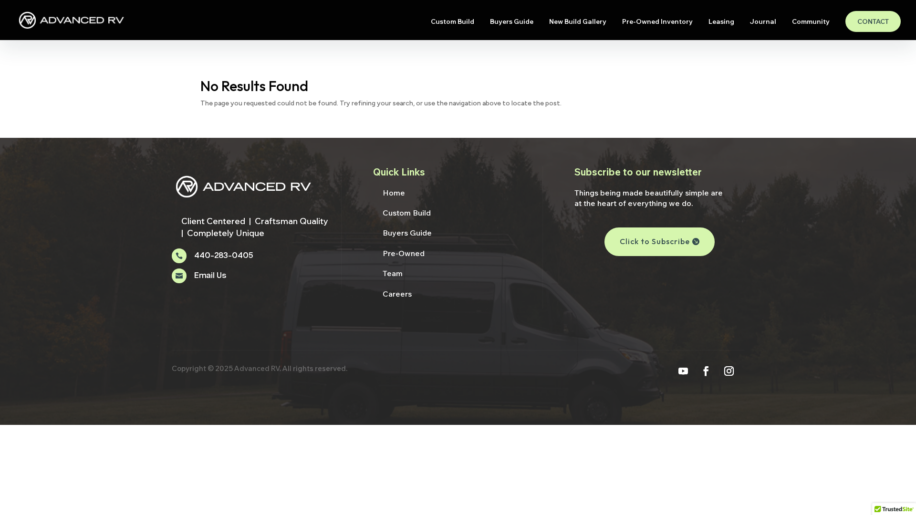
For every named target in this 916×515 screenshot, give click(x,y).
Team (393, 273)
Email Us (210, 275)
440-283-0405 (223, 255)
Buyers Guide (511, 22)
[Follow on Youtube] (683, 371)
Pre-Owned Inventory (657, 22)
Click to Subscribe (655, 241)
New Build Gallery (577, 22)
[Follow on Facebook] (706, 371)
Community (811, 22)
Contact (873, 21)
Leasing (721, 22)
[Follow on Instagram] (729, 371)
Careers (397, 294)
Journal (763, 22)
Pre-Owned (404, 253)
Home (394, 192)
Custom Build (452, 22)
